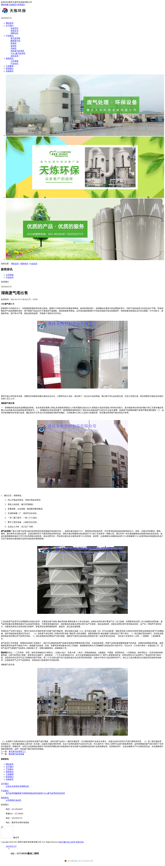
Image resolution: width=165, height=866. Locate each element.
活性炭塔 (14, 56)
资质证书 (14, 31)
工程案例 (10, 66)
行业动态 (14, 63)
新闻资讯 (10, 58)
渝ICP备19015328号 (67, 842)
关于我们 (10, 26)
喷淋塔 (13, 43)
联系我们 (21, 5)
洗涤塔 (13, 48)
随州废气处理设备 (16, 754)
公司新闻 (14, 61)
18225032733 (11, 846)
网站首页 (10, 23)
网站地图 (5, 5)
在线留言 (13, 5)
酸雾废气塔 (15, 41)
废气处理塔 (15, 38)
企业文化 (14, 28)
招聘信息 (14, 33)
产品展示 (10, 36)
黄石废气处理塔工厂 (17, 751)
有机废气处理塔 (17, 51)
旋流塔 (13, 46)
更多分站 (80, 842)
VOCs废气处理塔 (18, 53)
